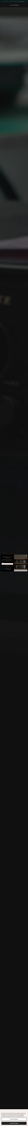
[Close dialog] (26, 555)
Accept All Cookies (14, 1123)
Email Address (3, 562)
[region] (14, 1117)
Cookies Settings (14, 1119)
